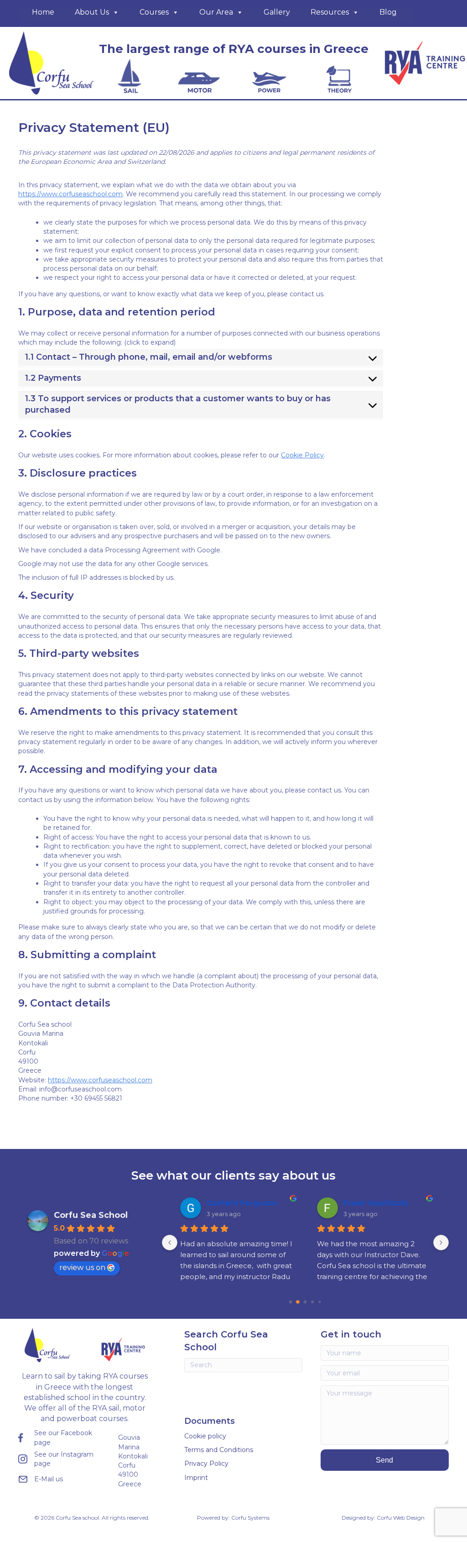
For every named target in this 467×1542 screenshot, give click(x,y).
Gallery (277, 12)
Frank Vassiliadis (375, 1203)
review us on (82, 1267)
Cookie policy (205, 1436)
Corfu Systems (250, 1517)
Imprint (196, 1478)
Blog (388, 12)
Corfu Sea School (91, 1215)
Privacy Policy (206, 1463)
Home (43, 12)
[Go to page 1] (298, 1302)
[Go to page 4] (320, 1302)
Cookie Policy (302, 455)
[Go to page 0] (290, 1302)
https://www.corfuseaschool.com (70, 194)
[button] (385, 1460)
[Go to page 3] (312, 1302)
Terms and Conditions (218, 1450)
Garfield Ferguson (242, 1203)
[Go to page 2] (305, 1302)
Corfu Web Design (401, 1517)
